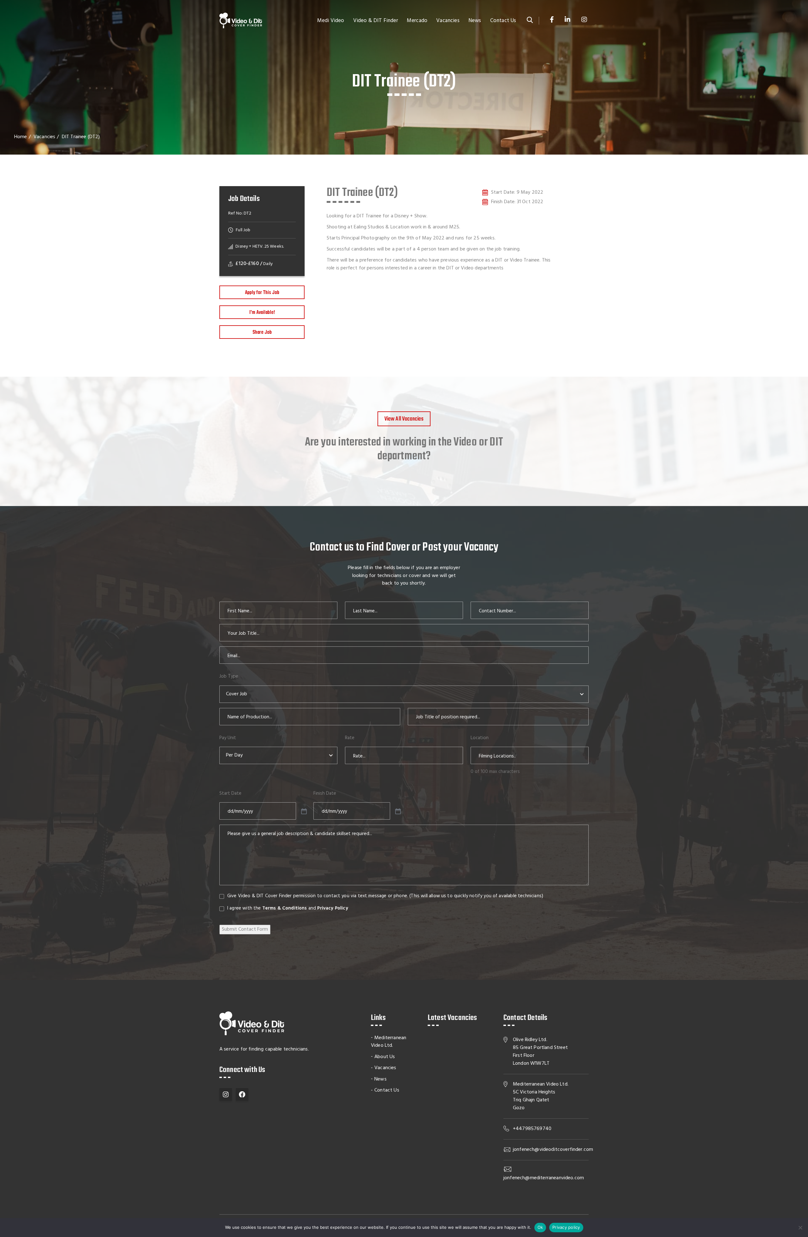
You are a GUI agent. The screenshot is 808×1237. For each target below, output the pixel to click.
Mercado (417, 20)
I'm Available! (262, 313)
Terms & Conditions (284, 908)
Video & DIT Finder (375, 20)
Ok (540, 1227)
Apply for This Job (262, 293)
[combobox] (404, 694)
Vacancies (447, 20)
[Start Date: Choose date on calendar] (303, 811)
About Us (384, 1057)
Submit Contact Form (245, 929)
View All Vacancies (404, 419)
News (474, 20)
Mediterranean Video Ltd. (388, 1042)
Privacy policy (566, 1227)
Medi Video (330, 20)
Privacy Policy (332, 908)
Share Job (262, 332)
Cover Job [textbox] (236, 694)
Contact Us (503, 20)
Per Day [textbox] (234, 755)
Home (20, 137)
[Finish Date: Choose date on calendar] (397, 811)
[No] (800, 1227)
